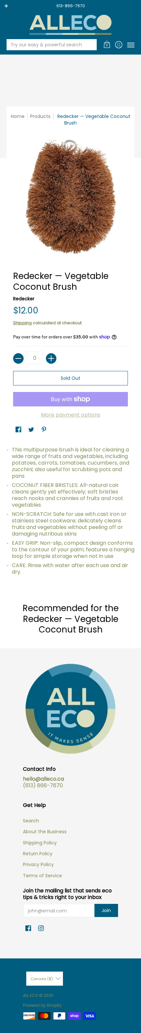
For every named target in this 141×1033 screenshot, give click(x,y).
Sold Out (70, 378)
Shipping (22, 323)
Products (40, 116)
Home (18, 116)
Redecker (23, 298)
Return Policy (37, 853)
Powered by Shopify (42, 1005)
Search (31, 820)
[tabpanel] (70, 513)
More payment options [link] (70, 415)
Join (106, 910)
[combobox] (46, 44)
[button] (107, 44)
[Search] (91, 44)
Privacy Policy (38, 864)
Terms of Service (42, 875)
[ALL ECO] (70, 24)
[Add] (51, 358)
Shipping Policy (40, 842)
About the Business (45, 831)
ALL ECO (30, 995)
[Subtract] (18, 358)
